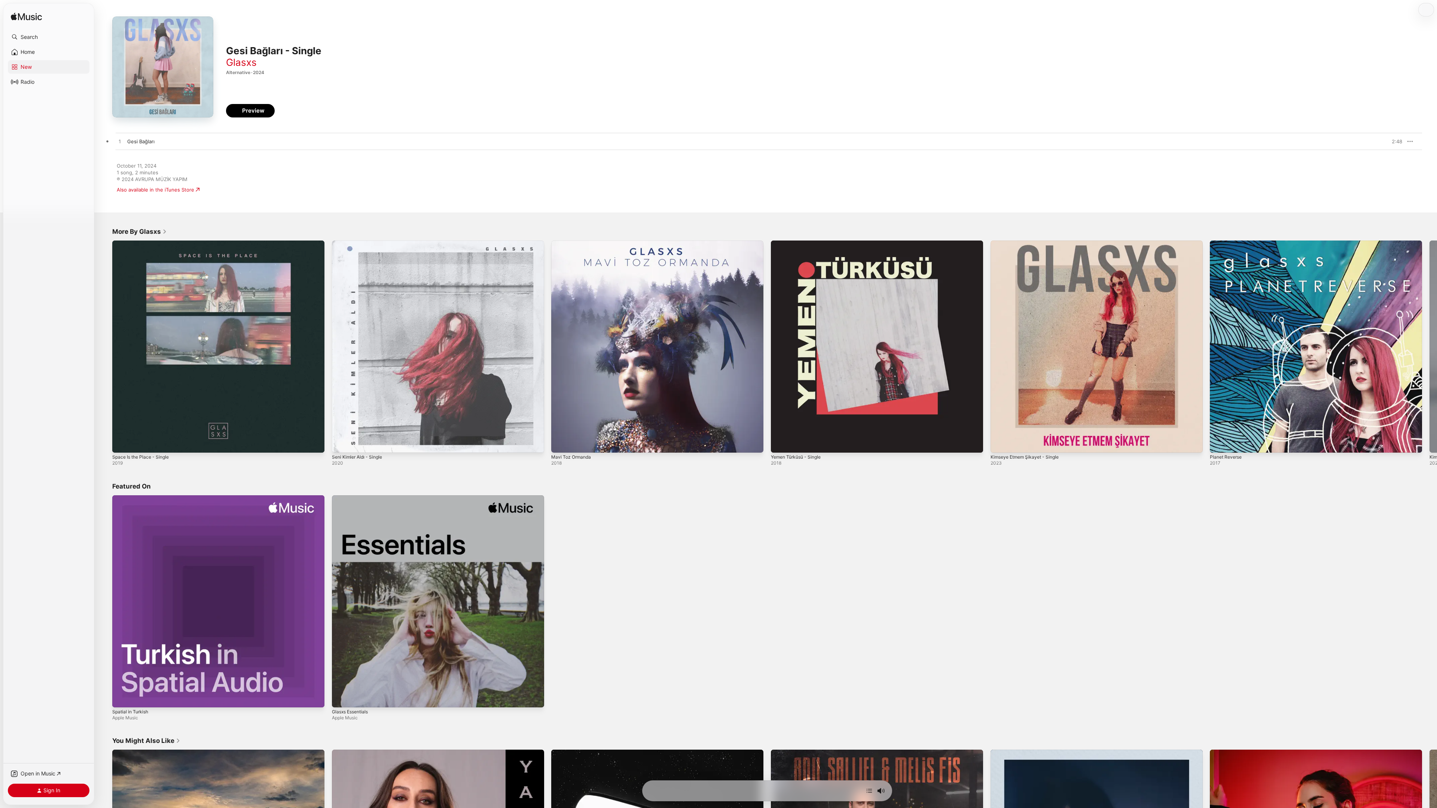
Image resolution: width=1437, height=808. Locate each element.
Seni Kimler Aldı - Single (359, 244)
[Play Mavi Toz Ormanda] (560, 443)
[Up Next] (869, 791)
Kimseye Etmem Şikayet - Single (1028, 244)
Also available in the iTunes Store (155, 190)
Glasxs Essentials (352, 498)
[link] (139, 231)
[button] (48, 37)
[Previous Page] (105, 346)
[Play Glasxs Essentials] (341, 697)
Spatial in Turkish (132, 498)
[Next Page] (1429, 346)
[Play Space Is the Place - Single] (121, 443)
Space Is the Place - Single (143, 244)
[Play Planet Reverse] (1219, 443)
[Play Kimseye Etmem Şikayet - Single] (1000, 443)
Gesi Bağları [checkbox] (141, 141)
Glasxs (241, 62)
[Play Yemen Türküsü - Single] (780, 443)
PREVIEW (1394, 141)
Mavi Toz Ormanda (572, 244)
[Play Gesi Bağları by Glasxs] (119, 141)
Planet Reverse (1227, 244)
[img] (26, 17)
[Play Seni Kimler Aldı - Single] (341, 443)
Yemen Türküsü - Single (799, 244)
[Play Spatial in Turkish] (121, 697)
